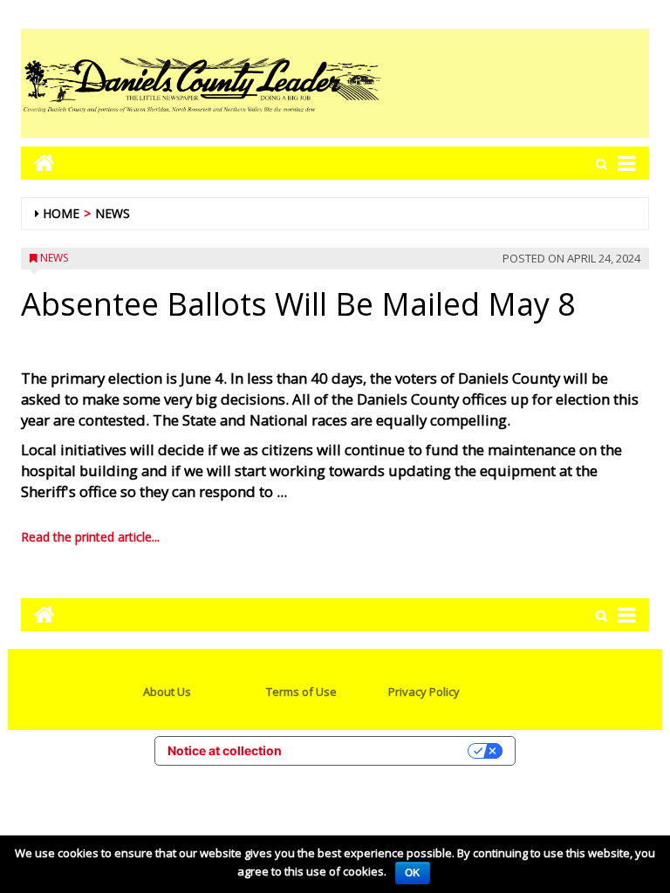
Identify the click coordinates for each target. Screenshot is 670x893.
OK (412, 873)
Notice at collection (225, 750)
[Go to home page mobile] (38, 163)
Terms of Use (301, 691)
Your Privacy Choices (382, 750)
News (112, 213)
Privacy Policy (424, 691)
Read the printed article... (90, 536)
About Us (167, 691)
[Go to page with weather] (518, 83)
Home (61, 213)
